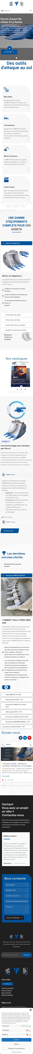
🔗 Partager (11, 780)
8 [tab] (25, 389)
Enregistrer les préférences (16, 1048)
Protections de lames (13, 315)
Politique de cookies (16, 1052)
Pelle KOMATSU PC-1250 (13, 695)
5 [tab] (29, 386)
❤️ (2, 780)
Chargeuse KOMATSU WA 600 (15, 575)
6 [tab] (17, 389)
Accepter (16, 1039)
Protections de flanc (12, 320)
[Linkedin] (25, 738)
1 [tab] (13, 386)
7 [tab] (21, 389)
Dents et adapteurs (12, 243)
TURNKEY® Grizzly (10, 522)
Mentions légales (7, 995)
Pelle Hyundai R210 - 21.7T (14, 712)
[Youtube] (29, 738)
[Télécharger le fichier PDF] (6, 687)
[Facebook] (21, 738)
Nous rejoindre (6, 993)
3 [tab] (21, 386)
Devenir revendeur (8, 988)
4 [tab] (25, 386)
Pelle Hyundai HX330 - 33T (14, 699)
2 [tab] (17, 386)
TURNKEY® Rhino (10, 474)
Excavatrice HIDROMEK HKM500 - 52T (17, 722)
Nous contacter (7, 990)
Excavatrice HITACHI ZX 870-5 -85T (17, 717)
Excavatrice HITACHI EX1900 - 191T (14, 727)
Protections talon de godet (15, 325)
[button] (30, 1010)
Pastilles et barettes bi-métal (15, 330)
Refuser (16, 1044)
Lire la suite (6, 776)
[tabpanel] (21, 374)
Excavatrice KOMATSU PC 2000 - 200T (16, 706)
